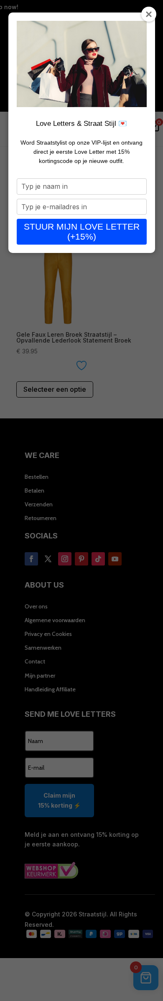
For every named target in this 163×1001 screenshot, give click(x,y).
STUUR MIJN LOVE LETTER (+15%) (82, 231)
